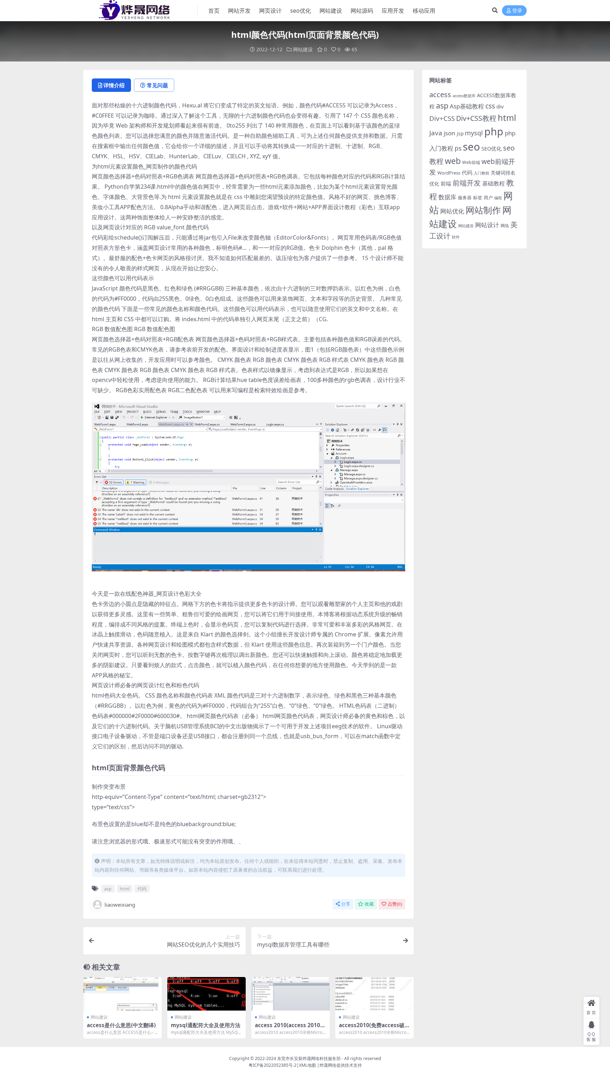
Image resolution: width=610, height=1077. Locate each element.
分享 (345, 904)
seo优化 (300, 10)
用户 (488, 197)
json (449, 133)
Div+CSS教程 (476, 118)
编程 (498, 197)
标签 (477, 197)
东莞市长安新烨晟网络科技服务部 (309, 1058)
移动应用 (424, 10)
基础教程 (493, 183)
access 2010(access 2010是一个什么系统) (290, 1028)
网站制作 (483, 210)
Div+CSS (442, 118)
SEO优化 (492, 148)
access (440, 94)
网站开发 (239, 10)
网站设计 (487, 225)
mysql (474, 133)
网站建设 (330, 10)
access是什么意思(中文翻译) (121, 1025)
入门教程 (481, 173)
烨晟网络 (327, 1065)
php (493, 131)
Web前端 (471, 162)
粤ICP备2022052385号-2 (273, 1065)
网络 (505, 225)
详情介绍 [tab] (114, 85)
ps (458, 148)
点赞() (395, 904)
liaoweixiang (119, 904)
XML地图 (307, 1065)
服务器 (465, 197)
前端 (446, 183)
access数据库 (464, 95)
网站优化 (452, 211)
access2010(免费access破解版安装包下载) (374, 1028)
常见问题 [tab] (157, 85)
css (490, 106)
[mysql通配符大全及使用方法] (206, 994)
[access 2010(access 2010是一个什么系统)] (290, 994)
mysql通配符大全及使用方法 (205, 1025)
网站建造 (466, 225)
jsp (460, 133)
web (453, 160)
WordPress (448, 173)
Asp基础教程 (467, 106)
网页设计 (270, 10)
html (125, 888)
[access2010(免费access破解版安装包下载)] (374, 994)
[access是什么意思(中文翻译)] (122, 994)
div (500, 106)
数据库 (447, 197)
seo (471, 147)
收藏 (369, 904)
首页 (214, 10)
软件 (456, 237)
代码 (141, 888)
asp (108, 888)
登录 (517, 10)
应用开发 (393, 10)
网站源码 (362, 10)
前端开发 (467, 183)
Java (435, 132)
